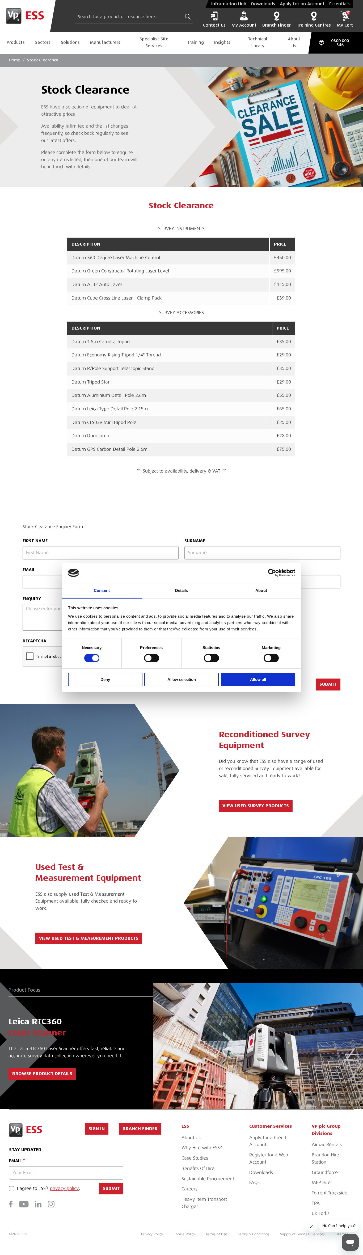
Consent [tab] (102, 590)
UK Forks (321, 1213)
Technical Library (257, 42)
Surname (194, 540)
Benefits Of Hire (198, 1168)
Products (16, 42)
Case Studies (195, 1158)
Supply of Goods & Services (302, 1234)
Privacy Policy (152, 1234)
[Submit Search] (188, 17)
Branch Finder (276, 25)
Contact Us (214, 25)
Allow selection (181, 679)
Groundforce (325, 1172)
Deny (105, 679)
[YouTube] (24, 1204)
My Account (243, 25)
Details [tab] (181, 590)
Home (14, 60)
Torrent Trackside (329, 1192)
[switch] (151, 658)
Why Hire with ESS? (202, 1147)
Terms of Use (216, 1234)
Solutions (70, 42)
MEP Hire (321, 1182)
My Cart (345, 19)
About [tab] (261, 590)
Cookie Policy (184, 1234)
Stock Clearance (42, 60)
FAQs (254, 1182)
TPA (316, 1203)
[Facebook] (10, 1204)
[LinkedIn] (38, 1204)
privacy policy (64, 1188)
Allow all (258, 679)
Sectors (42, 42)
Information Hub (228, 4)
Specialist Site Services (154, 42)
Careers (189, 1188)
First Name (35, 540)
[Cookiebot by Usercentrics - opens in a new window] (272, 573)
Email (15, 1161)
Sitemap (342, 1234)
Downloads (263, 4)
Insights (222, 42)
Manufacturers (105, 42)
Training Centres (314, 25)
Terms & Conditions (253, 1234)
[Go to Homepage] (28, 16)
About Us (294, 42)
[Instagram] (51, 1204)
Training (195, 42)
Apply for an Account (302, 4)
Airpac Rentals (327, 1144)
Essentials (339, 4)
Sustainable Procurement (208, 1178)
